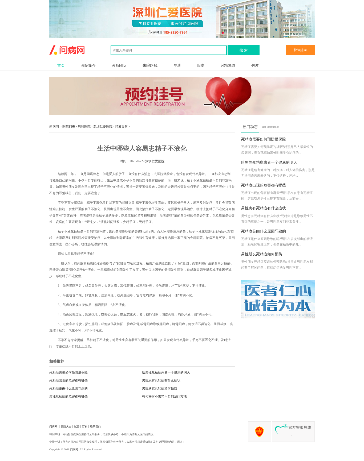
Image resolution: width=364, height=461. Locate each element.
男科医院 (84, 126)
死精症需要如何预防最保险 (68, 372)
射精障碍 (227, 65)
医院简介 (88, 65)
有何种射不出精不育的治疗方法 (164, 396)
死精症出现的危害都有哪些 (68, 380)
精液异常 (121, 126)
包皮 (255, 65)
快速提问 (300, 50)
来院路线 (150, 65)
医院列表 (68, 126)
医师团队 (119, 65)
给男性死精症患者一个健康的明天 (166, 372)
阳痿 (200, 65)
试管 (76, 426)
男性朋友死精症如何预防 (159, 388)
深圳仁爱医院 (102, 126)
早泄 (177, 65)
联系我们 (95, 426)
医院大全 (66, 426)
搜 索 (244, 50)
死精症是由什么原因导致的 (68, 388)
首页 (61, 65)
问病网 (54, 126)
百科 (84, 426)
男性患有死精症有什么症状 (161, 380)
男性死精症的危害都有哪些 (68, 396)
